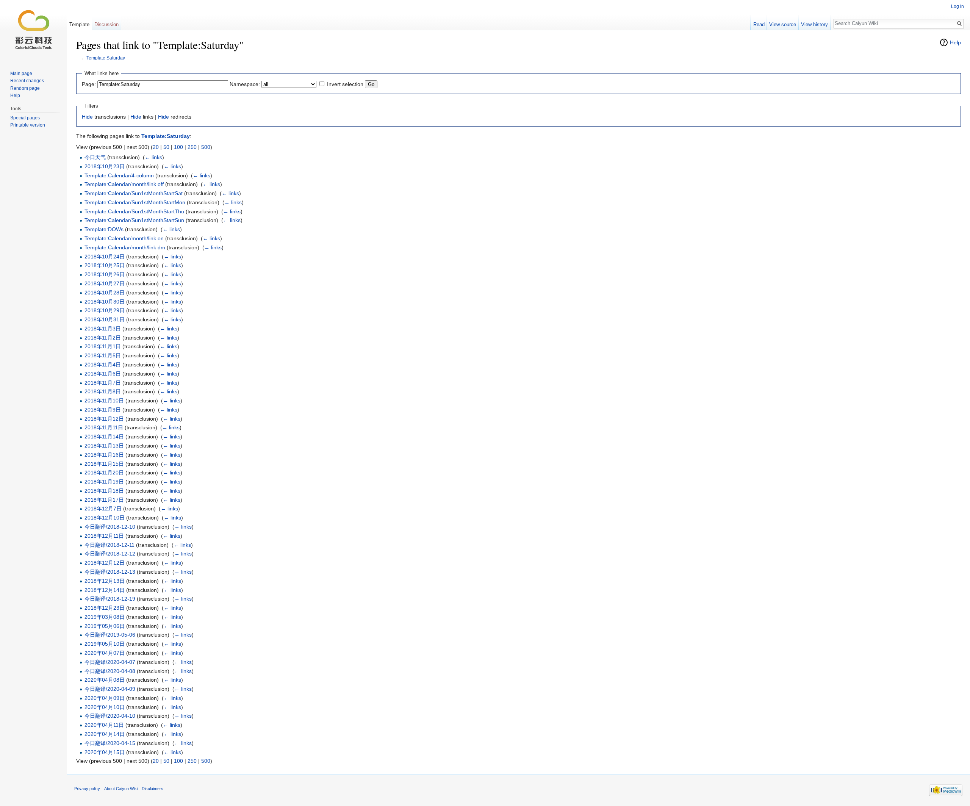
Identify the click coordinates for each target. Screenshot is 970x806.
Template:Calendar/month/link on (124, 238)
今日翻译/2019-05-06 (109, 635)
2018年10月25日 (104, 265)
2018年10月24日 (104, 257)
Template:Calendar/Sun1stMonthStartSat (133, 193)
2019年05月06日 (104, 626)
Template (79, 24)
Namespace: (245, 84)
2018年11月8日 (102, 391)
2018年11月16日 (104, 455)
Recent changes (27, 80)
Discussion (106, 24)
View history (814, 24)
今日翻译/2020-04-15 (109, 743)
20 (156, 147)
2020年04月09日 (104, 698)
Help (955, 42)
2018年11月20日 (104, 473)
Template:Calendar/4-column (119, 175)
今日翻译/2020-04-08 (109, 671)
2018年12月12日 (104, 563)
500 (205, 147)
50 (166, 147)
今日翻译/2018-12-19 (109, 599)
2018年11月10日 (104, 401)
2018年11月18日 (104, 491)
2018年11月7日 (102, 383)
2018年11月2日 (102, 338)
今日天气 (95, 157)
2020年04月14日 (104, 734)
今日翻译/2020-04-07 (109, 662)
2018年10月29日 (104, 310)
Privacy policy (87, 788)
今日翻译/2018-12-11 (109, 545)
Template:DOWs (104, 229)
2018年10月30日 (104, 302)
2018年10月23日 (104, 166)
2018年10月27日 (104, 283)
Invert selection (345, 84)
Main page (21, 73)
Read (759, 24)
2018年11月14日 (104, 437)
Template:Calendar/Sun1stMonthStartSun (134, 220)
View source (782, 24)
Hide (87, 117)
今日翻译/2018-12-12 (109, 554)
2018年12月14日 (104, 590)
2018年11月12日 (104, 419)
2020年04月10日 (104, 707)
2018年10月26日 (104, 274)
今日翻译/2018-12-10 (109, 527)
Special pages (25, 118)
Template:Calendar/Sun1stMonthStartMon (134, 202)
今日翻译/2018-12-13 (109, 572)
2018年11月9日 (102, 410)
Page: (89, 84)
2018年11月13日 (104, 446)
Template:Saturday (105, 57)
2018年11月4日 (102, 365)
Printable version (27, 125)
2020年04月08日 (104, 680)
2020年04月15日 (104, 752)
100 (178, 147)
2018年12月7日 (103, 509)
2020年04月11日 (104, 725)
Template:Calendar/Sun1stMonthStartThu (134, 211)
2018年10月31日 (104, 319)
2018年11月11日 (103, 427)
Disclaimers (152, 788)
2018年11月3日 (102, 329)
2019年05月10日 (104, 644)
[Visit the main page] (33, 30)
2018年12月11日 (104, 536)
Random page (25, 88)
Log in (957, 6)
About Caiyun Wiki (121, 788)
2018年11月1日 (102, 346)
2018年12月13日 (104, 581)
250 (192, 147)
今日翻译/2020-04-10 (109, 716)
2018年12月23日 (104, 608)
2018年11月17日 (104, 500)
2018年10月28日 (104, 293)
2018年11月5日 (102, 355)
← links (153, 157)
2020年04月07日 (104, 653)
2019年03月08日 (104, 617)
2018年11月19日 (104, 482)
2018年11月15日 (104, 464)
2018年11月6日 (102, 374)
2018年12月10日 (104, 518)
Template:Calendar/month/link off (124, 184)
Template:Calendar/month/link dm (124, 247)
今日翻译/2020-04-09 (109, 689)
